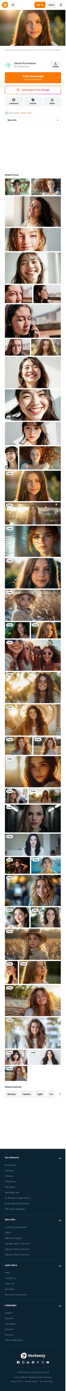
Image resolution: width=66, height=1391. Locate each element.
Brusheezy (10, 1375)
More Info (12, 118)
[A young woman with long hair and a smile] (32, 564)
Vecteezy (9, 1381)
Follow (56, 66)
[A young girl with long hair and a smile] (32, 651)
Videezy (9, 1386)
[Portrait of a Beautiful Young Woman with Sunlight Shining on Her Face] (32, 487)
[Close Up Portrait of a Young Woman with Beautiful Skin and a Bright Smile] (11, 511)
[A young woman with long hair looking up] (26, 1167)
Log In (51, 5)
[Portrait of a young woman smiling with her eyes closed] (32, 458)
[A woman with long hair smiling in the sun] (32, 783)
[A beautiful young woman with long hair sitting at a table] (32, 1227)
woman (11, 1304)
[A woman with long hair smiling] (17, 1066)
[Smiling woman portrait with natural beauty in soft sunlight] (32, 592)
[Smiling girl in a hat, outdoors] (17, 996)
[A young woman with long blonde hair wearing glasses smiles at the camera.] (16, 911)
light (40, 1304)
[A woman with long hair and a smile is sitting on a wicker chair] (32, 1195)
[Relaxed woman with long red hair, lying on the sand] (25, 536)
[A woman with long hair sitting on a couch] (32, 815)
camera (26, 1304)
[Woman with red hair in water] (20, 203)
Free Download (33, 77)
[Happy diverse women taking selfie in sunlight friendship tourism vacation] (32, 751)
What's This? (26, 113)
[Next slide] (54, 1305)
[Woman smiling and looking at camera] (32, 284)
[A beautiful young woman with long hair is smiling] (32, 1039)
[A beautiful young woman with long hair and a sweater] (32, 886)
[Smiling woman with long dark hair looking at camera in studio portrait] (32, 976)
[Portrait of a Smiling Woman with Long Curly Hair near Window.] (32, 228)
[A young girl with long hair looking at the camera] (20, 726)
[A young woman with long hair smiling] (20, 1088)
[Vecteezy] (5, 5)
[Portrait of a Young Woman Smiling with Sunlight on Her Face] (32, 426)
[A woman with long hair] (11, 1143)
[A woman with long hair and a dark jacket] (32, 950)
